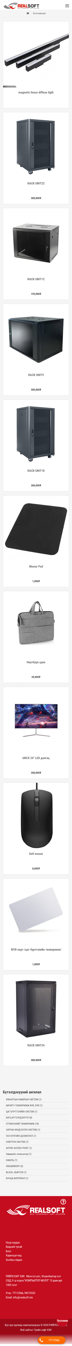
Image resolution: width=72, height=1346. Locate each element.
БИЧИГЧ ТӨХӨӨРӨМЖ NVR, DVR (24, 1107)
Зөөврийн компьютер (18, 1155)
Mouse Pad (36, 568)
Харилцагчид (14, 1257)
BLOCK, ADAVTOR (16, 1174)
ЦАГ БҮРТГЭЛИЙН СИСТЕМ (21, 1113)
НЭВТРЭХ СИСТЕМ (17, 1143)
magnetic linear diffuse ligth (36, 94)
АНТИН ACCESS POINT (19, 1149)
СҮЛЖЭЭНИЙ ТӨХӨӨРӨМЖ (22, 1125)
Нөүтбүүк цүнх (36, 664)
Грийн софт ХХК (43, 1331)
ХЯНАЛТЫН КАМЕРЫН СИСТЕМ (23, 1101)
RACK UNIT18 (36, 472)
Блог (9, 1253)
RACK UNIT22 (36, 185)
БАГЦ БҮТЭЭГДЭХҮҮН (19, 1119)
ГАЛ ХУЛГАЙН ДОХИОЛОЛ (21, 1137)
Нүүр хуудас (13, 1244)
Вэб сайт (25, 1331)
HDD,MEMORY (14, 1168)
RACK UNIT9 (36, 377)
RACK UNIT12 (36, 281)
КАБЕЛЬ (11, 1162)
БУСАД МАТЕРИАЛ (17, 1180)
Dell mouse (36, 856)
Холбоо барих (14, 1262)
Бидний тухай (14, 1248)
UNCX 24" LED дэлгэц (36, 760)
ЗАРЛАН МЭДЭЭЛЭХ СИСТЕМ (23, 1131)
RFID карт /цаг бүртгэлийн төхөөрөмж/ (36, 951)
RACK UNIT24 (36, 1047)
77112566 (54, 1340)
